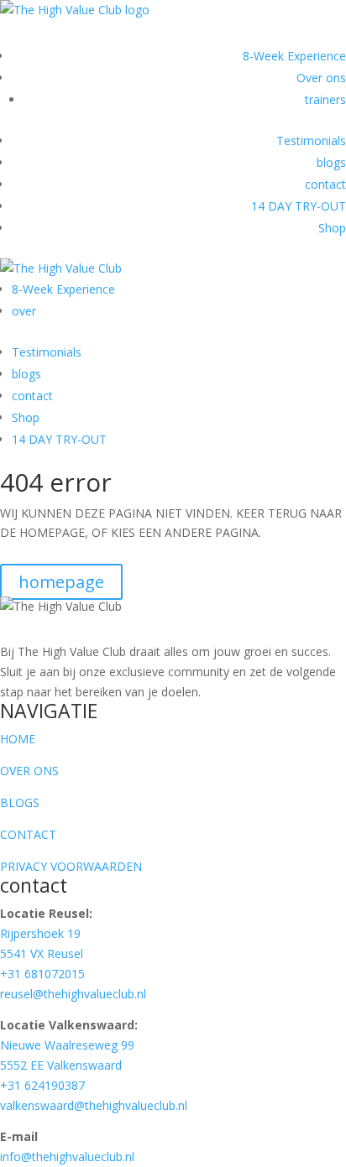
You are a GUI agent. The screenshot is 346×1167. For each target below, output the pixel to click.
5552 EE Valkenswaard (61, 1065)
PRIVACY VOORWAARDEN (71, 866)
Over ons (321, 78)
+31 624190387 (42, 1085)
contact (325, 184)
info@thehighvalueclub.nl (67, 1156)
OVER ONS (29, 771)
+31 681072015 (42, 974)
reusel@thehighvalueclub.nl (73, 994)
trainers (325, 99)
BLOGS (19, 802)
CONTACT (28, 834)
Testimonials (311, 140)
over (24, 311)
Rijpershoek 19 (40, 933)
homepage (61, 581)
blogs (331, 162)
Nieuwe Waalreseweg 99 (67, 1045)
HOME (17, 739)
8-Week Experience (294, 56)
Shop (332, 228)
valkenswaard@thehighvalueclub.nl (93, 1105)
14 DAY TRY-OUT (298, 206)
